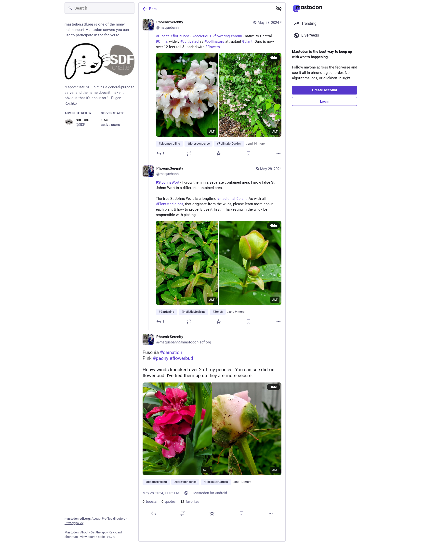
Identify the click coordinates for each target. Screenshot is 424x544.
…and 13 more (241, 482)
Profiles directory (113, 518)
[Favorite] (219, 153)
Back (153, 9)
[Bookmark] (249, 153)
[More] (278, 153)
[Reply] (153, 513)
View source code (92, 537)
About (96, 518)
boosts (150, 501)
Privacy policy (74, 523)
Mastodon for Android (210, 493)
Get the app (98, 532)
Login (324, 101)
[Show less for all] (278, 8)
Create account (324, 90)
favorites (189, 501)
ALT (211, 131)
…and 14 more (255, 143)
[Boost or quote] (189, 153)
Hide (273, 58)
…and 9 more (235, 311)
